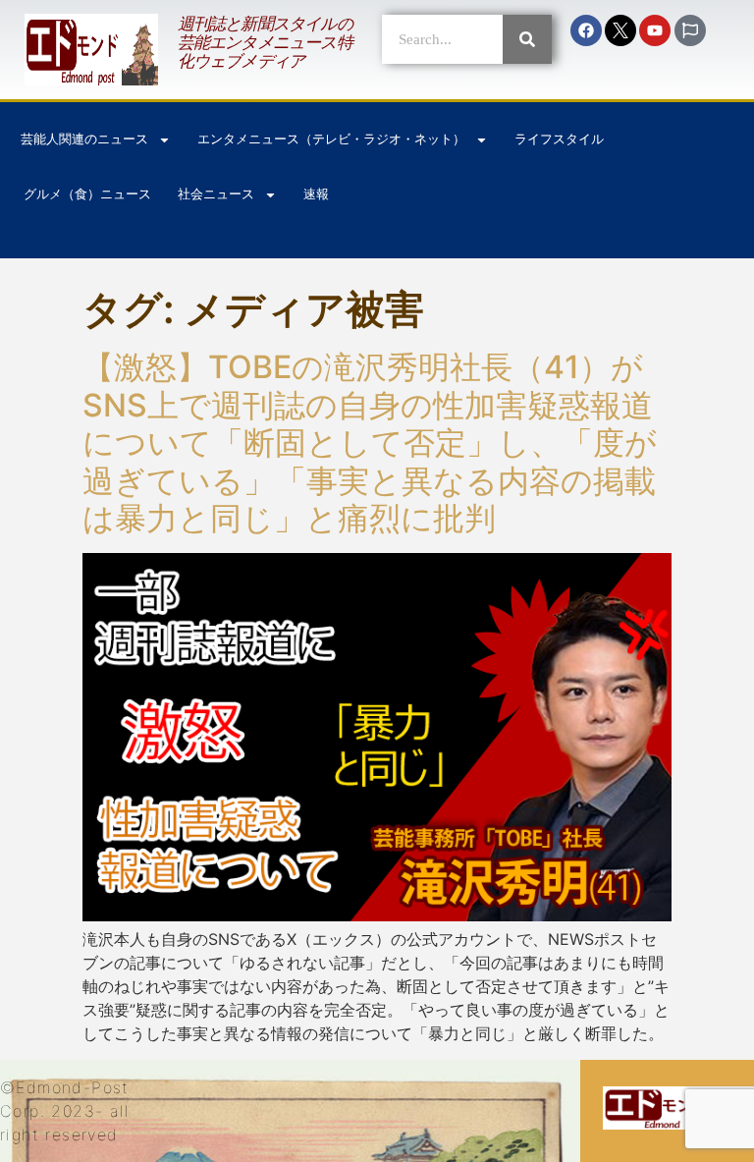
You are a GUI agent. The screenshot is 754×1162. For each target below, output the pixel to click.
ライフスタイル (559, 139)
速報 (316, 194)
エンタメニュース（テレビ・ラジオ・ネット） (331, 139)
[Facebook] (586, 30)
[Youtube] (655, 30)
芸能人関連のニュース (84, 139)
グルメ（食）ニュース (87, 194)
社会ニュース (216, 194)
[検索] (527, 39)
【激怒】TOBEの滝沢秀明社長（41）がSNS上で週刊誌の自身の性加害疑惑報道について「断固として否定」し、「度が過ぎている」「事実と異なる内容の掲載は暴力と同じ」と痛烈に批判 (369, 442)
